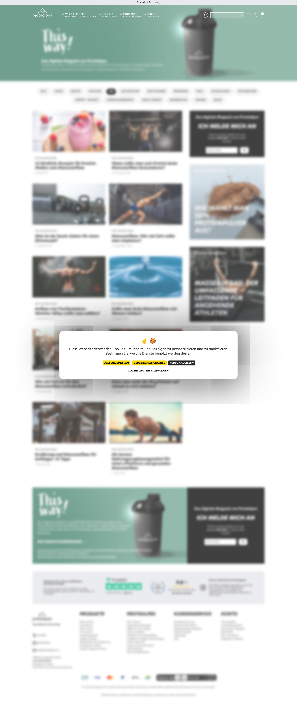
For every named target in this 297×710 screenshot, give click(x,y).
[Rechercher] (242, 15)
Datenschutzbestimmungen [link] (148, 370)
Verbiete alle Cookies (149, 363)
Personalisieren (182, 363)
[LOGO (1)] (42, 13)
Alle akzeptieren (116, 363)
